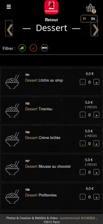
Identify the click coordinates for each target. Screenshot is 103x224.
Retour (51, 19)
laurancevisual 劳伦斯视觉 (77, 218)
